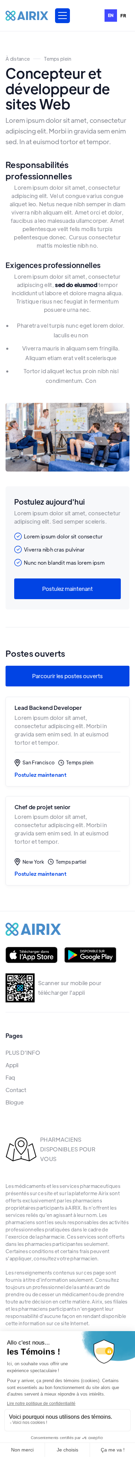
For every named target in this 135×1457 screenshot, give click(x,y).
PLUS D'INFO (23, 1052)
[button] (62, 15)
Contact (16, 1090)
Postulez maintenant (67, 588)
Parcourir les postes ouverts (67, 676)
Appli (12, 1065)
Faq (10, 1077)
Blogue (15, 1102)
